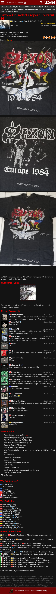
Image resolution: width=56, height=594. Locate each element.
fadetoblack (6, 548)
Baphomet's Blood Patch (42, 546)
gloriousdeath (7, 515)
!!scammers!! (9, 455)
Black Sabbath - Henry (44, 552)
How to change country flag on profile (18, 438)
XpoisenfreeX (16, 394)
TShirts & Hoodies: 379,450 (10, 7)
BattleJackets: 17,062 (37, 7)
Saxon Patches (22, 37)
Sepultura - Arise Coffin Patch (31, 558)
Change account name (12, 457)
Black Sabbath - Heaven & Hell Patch (34, 560)
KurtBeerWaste (8, 511)
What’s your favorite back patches (16, 462)
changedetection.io (11, 11)
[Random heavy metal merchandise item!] (25, 2)
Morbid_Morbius (18, 401)
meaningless (7, 509)
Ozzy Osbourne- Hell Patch (30, 564)
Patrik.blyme (27, 552)
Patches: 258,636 (24, 7)
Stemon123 (6, 491)
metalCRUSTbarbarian (10, 543)
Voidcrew (5, 539)
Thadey (5, 489)
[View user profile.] (5, 28)
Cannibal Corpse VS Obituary (15, 445)
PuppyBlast (16, 372)
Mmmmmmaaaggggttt (10, 497)
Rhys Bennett (7, 487)
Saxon (9, 40)
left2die (5, 554)
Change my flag (9, 460)
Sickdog (16, 554)
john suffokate (17, 358)
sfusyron (14, 365)
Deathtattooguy (8, 528)
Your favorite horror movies (14, 448)
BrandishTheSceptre (18, 535)
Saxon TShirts (10, 37)
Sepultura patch (38, 543)
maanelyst (6, 513)
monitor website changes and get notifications (36, 9)
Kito (3, 535)
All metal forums (7, 475)
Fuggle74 (15, 329)
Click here (41, 305)
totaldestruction (8, 524)
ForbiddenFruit (7, 552)
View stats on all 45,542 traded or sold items (17, 571)
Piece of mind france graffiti (14, 435)
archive (5, 505)
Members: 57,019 (49, 7)
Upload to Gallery (16, 3)
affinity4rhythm (17, 315)
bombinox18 (24, 548)
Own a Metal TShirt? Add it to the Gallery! (30, 591)
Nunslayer (6, 507)
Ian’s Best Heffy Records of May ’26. (18, 443)
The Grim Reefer (8, 493)
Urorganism (16, 423)
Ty (12, 351)
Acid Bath (15, 322)
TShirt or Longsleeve (47, 23)
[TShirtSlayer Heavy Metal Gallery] (49, 2)
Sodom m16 (8, 465)
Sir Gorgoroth (7, 517)
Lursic (13, 343)
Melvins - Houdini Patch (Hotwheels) (34, 566)
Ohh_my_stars (8, 495)
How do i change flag (11, 467)
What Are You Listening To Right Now (18, 440)
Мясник (14, 387)
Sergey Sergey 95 (18, 415)
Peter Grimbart (23, 539)
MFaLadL (27, 543)
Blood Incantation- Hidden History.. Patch (35, 562)
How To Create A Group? (13, 472)
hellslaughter (17, 21)
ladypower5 (6, 521)
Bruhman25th (7, 485)
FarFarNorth (16, 336)
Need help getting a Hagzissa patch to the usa (21, 470)
